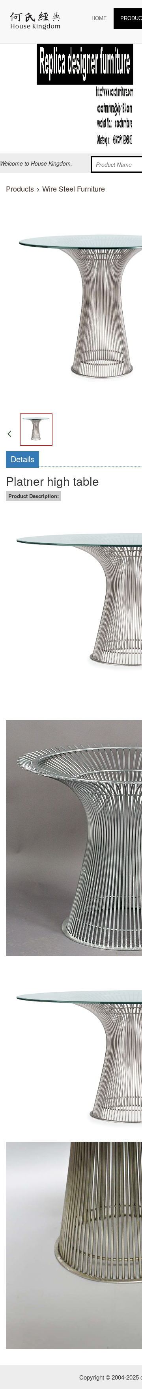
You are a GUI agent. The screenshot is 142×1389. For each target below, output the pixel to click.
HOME (99, 18)
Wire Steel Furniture (73, 188)
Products (20, 188)
